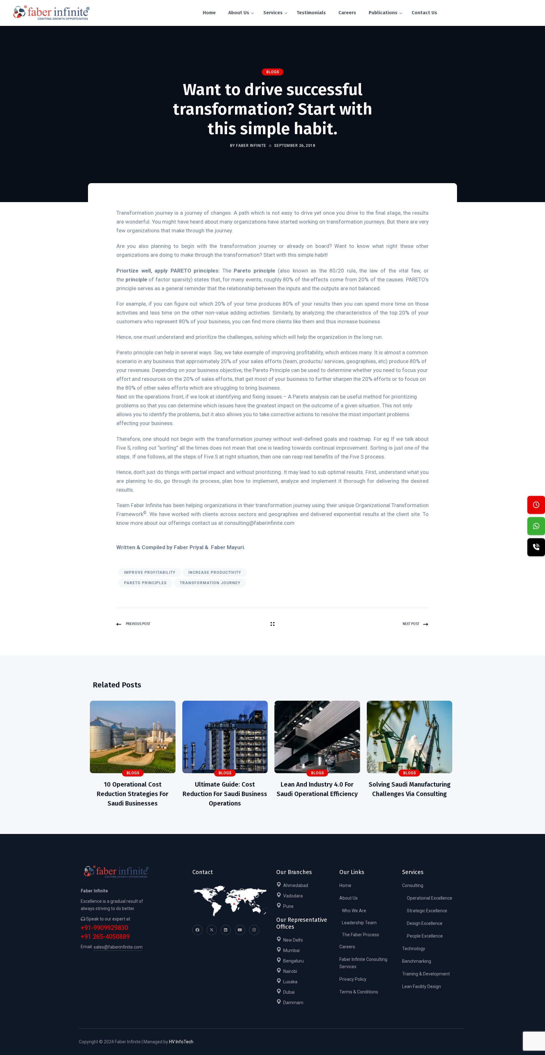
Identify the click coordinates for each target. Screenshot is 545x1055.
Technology (413, 948)
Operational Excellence (429, 898)
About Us (348, 898)
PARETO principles (145, 583)
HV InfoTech (181, 1041)
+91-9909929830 (104, 928)
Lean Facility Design (421, 986)
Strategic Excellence (427, 910)
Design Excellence (424, 923)
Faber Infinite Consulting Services (363, 963)
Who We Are (354, 910)
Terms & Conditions (358, 991)
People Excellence (425, 935)
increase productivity (214, 572)
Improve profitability (149, 572)
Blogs (272, 72)
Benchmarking (416, 961)
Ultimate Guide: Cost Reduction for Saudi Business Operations (225, 794)
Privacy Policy (352, 979)
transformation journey (210, 583)
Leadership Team (359, 922)
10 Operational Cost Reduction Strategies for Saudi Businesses (132, 794)
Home (345, 885)
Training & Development (426, 973)
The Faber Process (360, 934)
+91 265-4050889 (105, 936)
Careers (347, 946)
